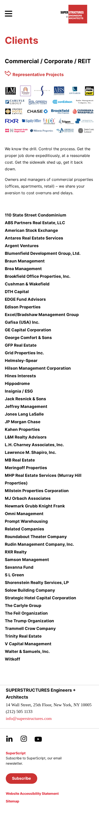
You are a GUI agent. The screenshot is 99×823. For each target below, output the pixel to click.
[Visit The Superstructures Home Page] (74, 14)
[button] (21, 778)
